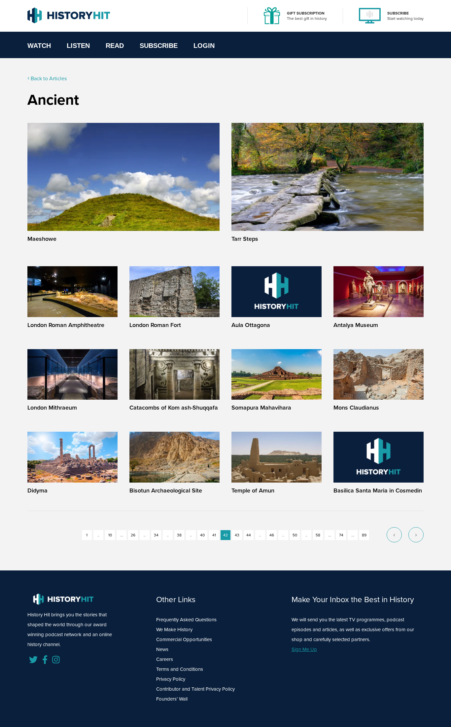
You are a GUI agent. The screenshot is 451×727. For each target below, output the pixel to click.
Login (204, 45)
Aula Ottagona (250, 325)
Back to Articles (48, 78)
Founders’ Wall (172, 698)
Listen (78, 45)
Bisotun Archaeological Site (165, 490)
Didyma (37, 490)
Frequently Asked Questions (186, 619)
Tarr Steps (244, 239)
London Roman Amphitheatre (65, 325)
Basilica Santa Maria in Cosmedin (377, 490)
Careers (164, 659)
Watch (39, 45)
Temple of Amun (252, 490)
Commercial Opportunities (184, 639)
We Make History (174, 629)
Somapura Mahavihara (261, 407)
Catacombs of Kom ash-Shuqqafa (173, 407)
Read (115, 45)
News (162, 649)
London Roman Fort (155, 325)
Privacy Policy (170, 678)
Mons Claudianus (356, 407)
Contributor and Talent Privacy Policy (195, 688)
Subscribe (159, 45)
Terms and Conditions (179, 669)
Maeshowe (41, 239)
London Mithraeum (52, 407)
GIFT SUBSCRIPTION (306, 13)
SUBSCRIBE (398, 13)
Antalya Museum (355, 325)
